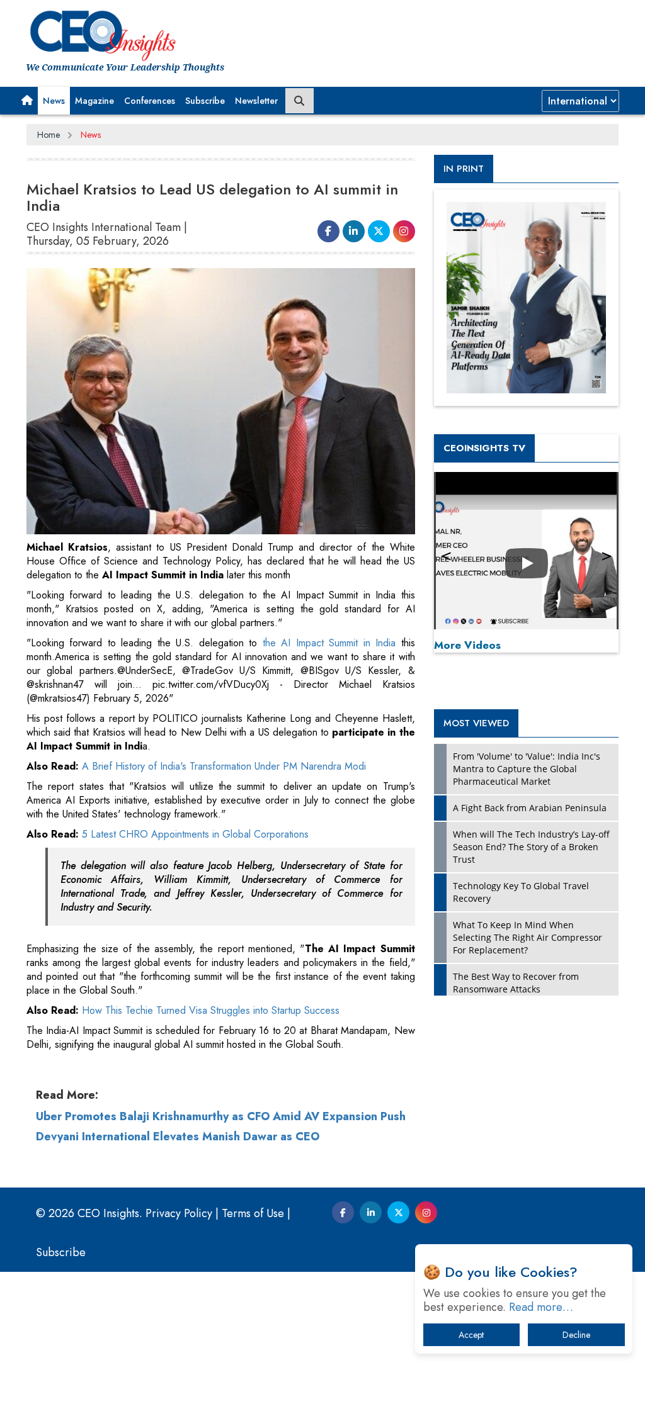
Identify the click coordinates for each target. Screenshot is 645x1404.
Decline (576, 1334)
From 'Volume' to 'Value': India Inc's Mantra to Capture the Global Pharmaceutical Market (526, 768)
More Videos (467, 645)
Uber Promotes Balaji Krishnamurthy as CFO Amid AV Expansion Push (221, 1116)
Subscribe (205, 100)
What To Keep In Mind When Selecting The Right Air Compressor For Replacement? (527, 937)
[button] (27, 101)
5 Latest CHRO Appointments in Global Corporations (195, 834)
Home (48, 134)
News (54, 100)
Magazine (94, 100)
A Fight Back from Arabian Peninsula (530, 808)
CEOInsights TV (484, 448)
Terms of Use (253, 1213)
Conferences (149, 100)
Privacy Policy (179, 1213)
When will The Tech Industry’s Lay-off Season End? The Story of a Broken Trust (531, 846)
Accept (471, 1334)
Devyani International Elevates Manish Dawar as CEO (177, 1136)
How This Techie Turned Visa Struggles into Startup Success (211, 1010)
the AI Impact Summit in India (326, 643)
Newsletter (256, 100)
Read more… (541, 1307)
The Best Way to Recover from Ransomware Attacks (516, 982)
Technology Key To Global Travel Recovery (521, 892)
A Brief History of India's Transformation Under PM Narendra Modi (224, 766)
